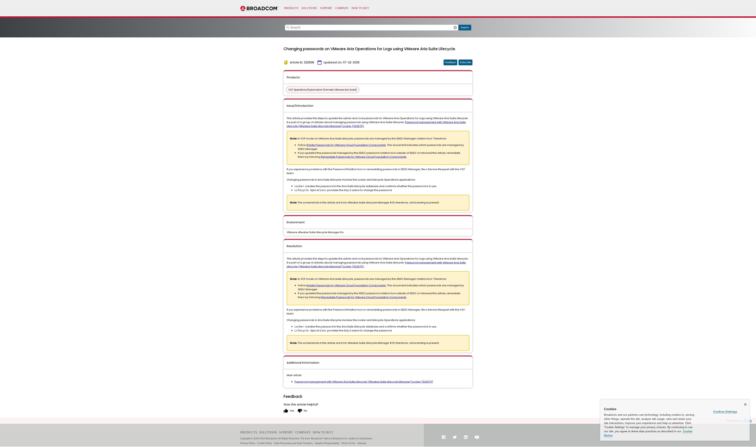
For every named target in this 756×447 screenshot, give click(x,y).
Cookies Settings (725, 411)
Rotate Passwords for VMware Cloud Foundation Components (346, 145)
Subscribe (465, 62)
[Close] (745, 404)
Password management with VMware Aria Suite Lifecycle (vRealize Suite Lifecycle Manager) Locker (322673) (364, 382)
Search (465, 27)
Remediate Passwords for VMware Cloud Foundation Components (363, 157)
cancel (455, 28)
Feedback (450, 62)
